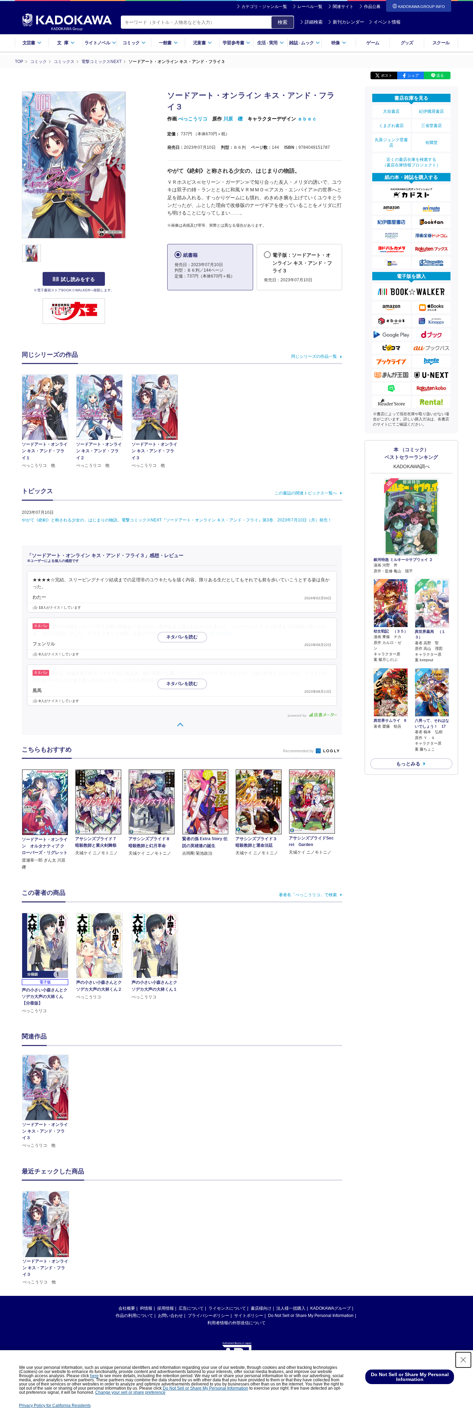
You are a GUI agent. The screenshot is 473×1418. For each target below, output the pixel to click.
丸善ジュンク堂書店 (391, 142)
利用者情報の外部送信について (236, 1322)
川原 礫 (233, 118)
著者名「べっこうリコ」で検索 (308, 894)
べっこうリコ (192, 118)
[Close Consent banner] (463, 1359)
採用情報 (165, 1308)
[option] (49, 1102)
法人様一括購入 (290, 1308)
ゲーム (372, 42)
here (94, 1376)
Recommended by (299, 751)
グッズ (407, 42)
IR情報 (146, 1308)
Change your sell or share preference (130, 1392)
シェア (413, 75)
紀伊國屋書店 (431, 111)
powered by (297, 715)
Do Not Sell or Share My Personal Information (311, 1316)
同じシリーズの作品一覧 (314, 356)
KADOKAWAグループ (330, 1308)
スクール (440, 42)
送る (440, 75)
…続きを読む (219, 633)
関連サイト (343, 6)
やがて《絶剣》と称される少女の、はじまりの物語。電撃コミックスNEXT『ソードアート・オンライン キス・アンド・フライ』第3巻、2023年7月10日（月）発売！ (177, 520)
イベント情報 (387, 22)
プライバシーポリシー (208, 1315)
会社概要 (126, 1308)
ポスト (386, 75)
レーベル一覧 (309, 6)
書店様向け (261, 1308)
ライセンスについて (227, 1308)
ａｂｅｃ (307, 118)
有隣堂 (431, 142)
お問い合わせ (170, 1315)
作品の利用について (134, 1315)
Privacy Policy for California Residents (55, 1405)
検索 (282, 22)
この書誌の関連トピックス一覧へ (306, 493)
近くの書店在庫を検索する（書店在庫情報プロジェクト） (411, 162)
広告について (191, 1308)
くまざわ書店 (391, 125)
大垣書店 (391, 111)
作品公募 (372, 6)
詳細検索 (314, 22)
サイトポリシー (248, 1315)
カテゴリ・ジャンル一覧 (264, 6)
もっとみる (408, 763)
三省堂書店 (431, 125)
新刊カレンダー (348, 22)
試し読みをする (78, 279)
